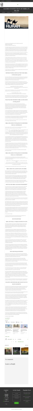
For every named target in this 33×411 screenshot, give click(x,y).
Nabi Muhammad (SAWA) (15, 12)
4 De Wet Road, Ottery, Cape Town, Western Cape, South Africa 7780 (6, 395)
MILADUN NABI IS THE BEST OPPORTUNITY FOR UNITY (8, 330)
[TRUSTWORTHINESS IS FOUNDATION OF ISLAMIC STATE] (24, 326)
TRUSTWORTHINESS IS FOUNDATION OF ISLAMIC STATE (24, 330)
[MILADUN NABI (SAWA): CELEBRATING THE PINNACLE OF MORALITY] (16, 326)
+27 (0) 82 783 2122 (6, 399)
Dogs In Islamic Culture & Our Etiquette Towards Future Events (27, 393)
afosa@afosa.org (6, 401)
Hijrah (8, 336)
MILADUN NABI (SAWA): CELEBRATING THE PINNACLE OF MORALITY (16, 330)
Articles (8, 12)
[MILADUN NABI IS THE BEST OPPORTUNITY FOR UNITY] (8, 326)
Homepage (3, 12)
